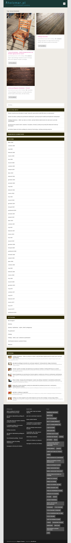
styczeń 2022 (11, 200)
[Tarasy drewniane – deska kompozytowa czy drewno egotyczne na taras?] (21, 31)
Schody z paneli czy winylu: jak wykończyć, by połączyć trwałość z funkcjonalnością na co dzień (36, 368)
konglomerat (50, 448)
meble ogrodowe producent (54, 471)
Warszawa (49, 525)
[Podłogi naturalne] (50, 24)
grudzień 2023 (11, 179)
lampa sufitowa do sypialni (54, 451)
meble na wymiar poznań (53, 465)
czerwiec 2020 (11, 264)
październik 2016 (12, 312)
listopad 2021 (11, 207)
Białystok (49, 415)
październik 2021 (12, 210)
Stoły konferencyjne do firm (55, 513)
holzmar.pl (13, 55)
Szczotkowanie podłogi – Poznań (15, 438)
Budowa (10, 324)
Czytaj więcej (12, 63)
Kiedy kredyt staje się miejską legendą (33, 412)
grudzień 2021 (11, 203)
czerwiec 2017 (11, 292)
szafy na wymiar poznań (53, 519)
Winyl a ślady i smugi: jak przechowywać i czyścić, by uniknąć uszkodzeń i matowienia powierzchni (36, 380)
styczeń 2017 (11, 309)
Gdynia (61, 436)
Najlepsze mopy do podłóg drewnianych (13, 442)
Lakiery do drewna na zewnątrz (34, 440)
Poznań (49, 496)
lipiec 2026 (10, 142)
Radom (55, 496)
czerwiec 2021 (11, 224)
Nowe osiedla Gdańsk (31, 419)
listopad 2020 (11, 247)
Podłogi (22, 55)
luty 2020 (10, 278)
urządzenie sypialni (58, 522)
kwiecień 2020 (11, 271)
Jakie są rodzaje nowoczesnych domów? (33, 428)
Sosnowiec (50, 507)
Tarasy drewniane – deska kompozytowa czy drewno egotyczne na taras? (20, 53)
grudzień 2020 (11, 244)
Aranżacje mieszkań (52, 412)
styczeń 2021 (11, 241)
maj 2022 (10, 186)
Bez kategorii (11, 320)
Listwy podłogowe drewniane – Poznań (19, 88)
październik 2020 (12, 251)
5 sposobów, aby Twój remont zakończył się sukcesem (33, 432)
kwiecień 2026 (11, 152)
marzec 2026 (11, 156)
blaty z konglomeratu (53, 421)
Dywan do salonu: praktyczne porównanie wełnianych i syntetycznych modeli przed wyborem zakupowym (34, 116)
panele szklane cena (52, 487)
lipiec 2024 (10, 173)
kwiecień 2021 (11, 230)
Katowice (49, 439)
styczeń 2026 (11, 162)
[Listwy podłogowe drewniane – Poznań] (21, 76)
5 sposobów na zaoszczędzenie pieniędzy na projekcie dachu (34, 423)
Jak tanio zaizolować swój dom (34, 416)
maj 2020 (10, 268)
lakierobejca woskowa (31, 436)
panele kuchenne (51, 481)
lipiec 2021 (10, 220)
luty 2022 (10, 196)
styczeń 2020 (11, 281)
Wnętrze (10, 344)
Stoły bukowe (58, 507)
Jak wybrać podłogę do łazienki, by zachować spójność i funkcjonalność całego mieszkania (35, 363)
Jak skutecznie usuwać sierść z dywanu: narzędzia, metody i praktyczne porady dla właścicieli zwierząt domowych (33, 125)
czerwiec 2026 (11, 145)
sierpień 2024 (11, 169)
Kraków (59, 448)
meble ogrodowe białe (53, 468)
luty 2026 (10, 159)
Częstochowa (50, 427)
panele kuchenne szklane (54, 484)
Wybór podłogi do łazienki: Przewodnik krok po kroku (13, 412)
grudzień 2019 (11, 285)
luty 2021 (10, 237)
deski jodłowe (51, 430)
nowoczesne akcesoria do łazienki (54, 474)
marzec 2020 (11, 275)
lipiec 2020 (10, 261)
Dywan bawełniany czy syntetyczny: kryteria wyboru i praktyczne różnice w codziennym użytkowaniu (37, 374)
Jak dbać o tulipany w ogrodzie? (20, 392)
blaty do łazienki (51, 418)
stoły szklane (51, 516)
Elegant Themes (21, 541)
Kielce (55, 439)
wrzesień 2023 (11, 183)
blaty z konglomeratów (53, 424)
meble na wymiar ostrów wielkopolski (54, 461)
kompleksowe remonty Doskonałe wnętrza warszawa (53, 444)
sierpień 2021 (11, 217)
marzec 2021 (11, 234)
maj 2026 (10, 149)
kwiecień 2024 (11, 176)
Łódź (48, 533)
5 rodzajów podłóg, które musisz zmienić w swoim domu (15, 426)
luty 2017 (10, 305)
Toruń (49, 522)
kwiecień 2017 (11, 298)
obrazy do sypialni (52, 478)
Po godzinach (11, 330)
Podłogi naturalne (43, 36)
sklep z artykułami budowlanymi (52, 503)
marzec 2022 (11, 193)
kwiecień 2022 (11, 190)
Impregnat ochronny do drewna (14, 446)
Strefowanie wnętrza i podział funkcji (17, 341)
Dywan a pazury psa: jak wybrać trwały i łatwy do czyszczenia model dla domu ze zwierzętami (31, 113)
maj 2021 (10, 227)
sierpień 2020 (11, 258)
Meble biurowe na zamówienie (55, 457)
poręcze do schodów (52, 493)
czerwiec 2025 (11, 166)
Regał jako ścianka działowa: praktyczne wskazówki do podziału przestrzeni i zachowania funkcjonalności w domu (34, 386)
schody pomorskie (52, 499)
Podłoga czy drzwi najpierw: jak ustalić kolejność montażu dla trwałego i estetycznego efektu (35, 397)
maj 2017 (10, 295)
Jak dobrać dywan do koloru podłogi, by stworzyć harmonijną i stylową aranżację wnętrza (30, 129)
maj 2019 (10, 288)
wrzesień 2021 (11, 213)
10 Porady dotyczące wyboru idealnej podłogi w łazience (16, 421)
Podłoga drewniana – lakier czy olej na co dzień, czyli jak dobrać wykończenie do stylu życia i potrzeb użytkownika (32, 120)
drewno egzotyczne (52, 433)
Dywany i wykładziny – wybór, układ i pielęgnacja (20, 327)
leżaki (48, 454)
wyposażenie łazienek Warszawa (53, 529)
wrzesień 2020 (11, 254)
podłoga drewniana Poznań (54, 490)
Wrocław (56, 525)
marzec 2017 (11, 302)
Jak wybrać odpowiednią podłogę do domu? (15, 416)
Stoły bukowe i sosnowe (53, 510)
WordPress (33, 541)
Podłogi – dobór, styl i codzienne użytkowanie (19, 337)
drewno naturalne (52, 436)
